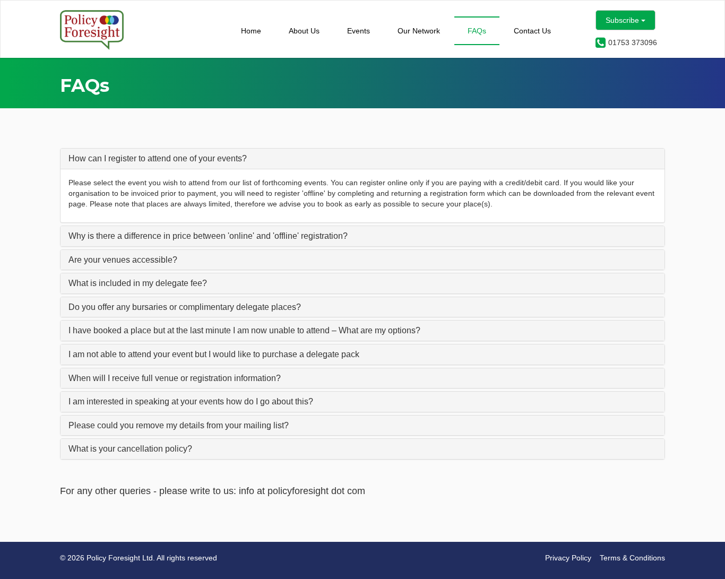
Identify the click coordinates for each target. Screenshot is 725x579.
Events (358, 31)
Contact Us (532, 31)
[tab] (362, 159)
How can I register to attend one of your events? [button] (157, 158)
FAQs (477, 31)
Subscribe (623, 20)
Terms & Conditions (632, 558)
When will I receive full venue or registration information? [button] (174, 378)
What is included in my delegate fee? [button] (137, 283)
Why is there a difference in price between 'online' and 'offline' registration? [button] (208, 235)
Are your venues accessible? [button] (122, 259)
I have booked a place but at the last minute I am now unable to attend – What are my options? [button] (244, 330)
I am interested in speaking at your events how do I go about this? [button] (190, 401)
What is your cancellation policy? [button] (130, 448)
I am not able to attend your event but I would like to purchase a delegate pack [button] (213, 354)
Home (251, 31)
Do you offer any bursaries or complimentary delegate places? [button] (184, 307)
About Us (304, 31)
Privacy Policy (568, 558)
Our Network (419, 31)
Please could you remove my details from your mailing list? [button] (178, 425)
